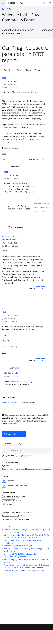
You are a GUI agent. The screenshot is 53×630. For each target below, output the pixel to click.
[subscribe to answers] (4, 481)
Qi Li (4, 78)
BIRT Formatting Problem (15, 556)
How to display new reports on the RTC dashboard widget (26, 560)
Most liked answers (41, 203)
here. (15, 423)
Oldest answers (40, 211)
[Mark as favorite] (4, 159)
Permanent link (8, 236)
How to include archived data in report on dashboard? (22, 541)
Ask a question (10, 434)
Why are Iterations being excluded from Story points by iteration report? (27, 530)
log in (14, 402)
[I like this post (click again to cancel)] (38, 159)
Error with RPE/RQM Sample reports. (20, 554)
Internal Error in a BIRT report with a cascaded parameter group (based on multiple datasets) (24, 569)
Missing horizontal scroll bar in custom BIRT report (26, 565)
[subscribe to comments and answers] (4, 485)
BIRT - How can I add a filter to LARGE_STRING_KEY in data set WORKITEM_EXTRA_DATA (27, 536)
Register (5, 402)
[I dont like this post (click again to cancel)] (43, 159)
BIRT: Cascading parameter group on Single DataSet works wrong (27, 549)
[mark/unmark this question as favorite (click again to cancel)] (4, 159)
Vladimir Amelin (9, 239)
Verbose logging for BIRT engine (18, 545)
